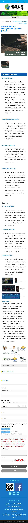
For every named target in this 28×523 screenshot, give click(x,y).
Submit (14, 470)
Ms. (25, 406)
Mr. (20, 406)
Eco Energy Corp (14, 7)
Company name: (6, 400)
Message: (5, 448)
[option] (14, 47)
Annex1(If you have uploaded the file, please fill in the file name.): (14, 425)
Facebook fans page (18, 487)
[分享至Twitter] (18, 493)
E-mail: (5, 418)
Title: (4, 388)
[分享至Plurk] (14, 493)
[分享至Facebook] (10, 493)
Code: (4, 458)
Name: (5, 406)
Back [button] (15, 466)
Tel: (4, 412)
